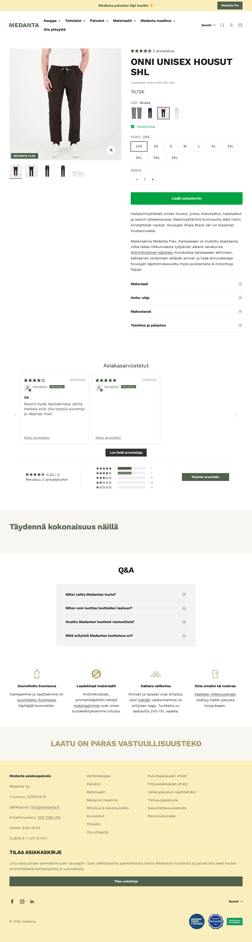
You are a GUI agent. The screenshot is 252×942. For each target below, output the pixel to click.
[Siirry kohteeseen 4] (63, 172)
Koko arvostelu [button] (37, 437)
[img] (34, 380)
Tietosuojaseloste (163, 800)
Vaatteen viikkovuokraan (215, 694)
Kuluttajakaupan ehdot (167, 776)
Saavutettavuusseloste (167, 808)
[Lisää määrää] (152, 179)
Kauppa (50, 20)
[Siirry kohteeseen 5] (78, 175)
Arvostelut (96, 816)
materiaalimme (87, 705)
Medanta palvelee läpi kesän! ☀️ (126, 5)
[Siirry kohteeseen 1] (15, 172)
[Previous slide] (16, 415)
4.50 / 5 (53, 474)
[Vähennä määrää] (136, 179)
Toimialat (73, 20)
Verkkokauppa (99, 776)
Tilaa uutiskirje (126, 881)
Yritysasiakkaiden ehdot (168, 784)
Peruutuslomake (162, 816)
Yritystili (94, 824)
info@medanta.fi (45, 807)
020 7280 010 (49, 817)
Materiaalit (122, 20)
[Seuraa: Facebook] (12, 901)
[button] (142, 51)
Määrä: (136, 170)
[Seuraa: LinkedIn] (32, 901)
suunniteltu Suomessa (36, 700)
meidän (144, 700)
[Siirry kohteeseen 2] (31, 172)
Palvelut (97, 20)
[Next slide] (236, 415)
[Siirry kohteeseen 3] (47, 172)
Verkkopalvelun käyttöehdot (172, 792)
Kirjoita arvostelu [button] (205, 477)
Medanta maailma (156, 20)
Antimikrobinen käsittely (152, 252)
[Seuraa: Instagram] (22, 901)
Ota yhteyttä (54, 29)
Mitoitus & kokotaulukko (108, 808)
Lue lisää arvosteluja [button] (126, 452)
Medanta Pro (230, 5)
